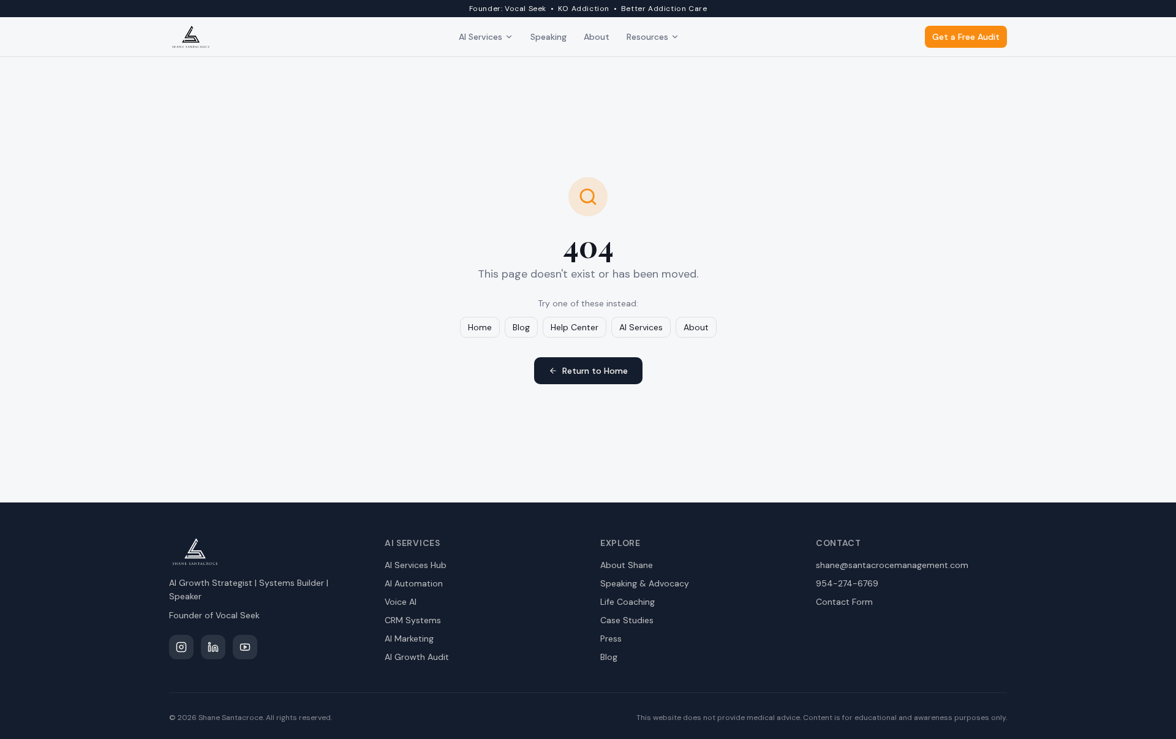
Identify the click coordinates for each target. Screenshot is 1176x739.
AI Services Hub (416, 564)
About (596, 36)
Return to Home (595, 370)
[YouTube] (245, 647)
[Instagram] (181, 647)
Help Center (574, 327)
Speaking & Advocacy (644, 583)
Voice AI (401, 601)
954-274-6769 (847, 583)
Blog (521, 327)
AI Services (480, 36)
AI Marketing (409, 638)
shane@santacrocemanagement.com (892, 564)
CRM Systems (413, 620)
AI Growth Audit (417, 656)
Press (611, 638)
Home (480, 327)
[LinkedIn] (213, 647)
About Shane (626, 564)
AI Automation (414, 583)
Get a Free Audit (966, 36)
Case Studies (627, 620)
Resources (647, 36)
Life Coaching (627, 601)
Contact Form (844, 601)
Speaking (548, 36)
